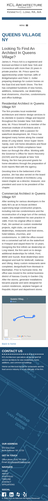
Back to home (9, 344)
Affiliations (8, 484)
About (5, 474)
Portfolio (7, 476)
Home (5, 471)
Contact (6, 482)
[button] (22, 25)
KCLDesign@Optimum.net (19, 462)
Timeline (6, 479)
